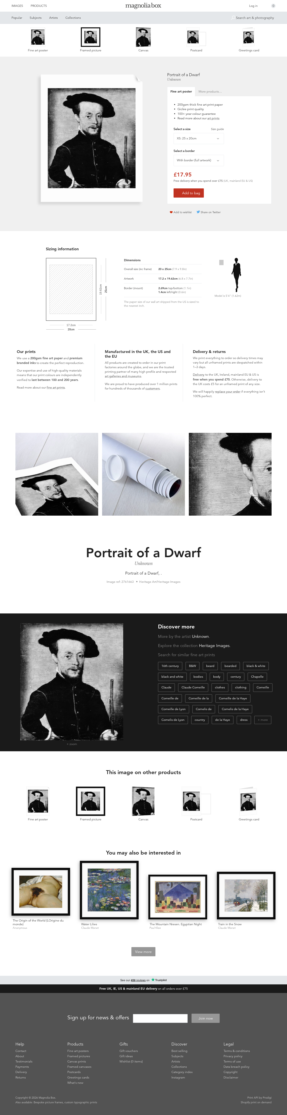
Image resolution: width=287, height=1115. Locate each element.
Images (17, 6)
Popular (17, 18)
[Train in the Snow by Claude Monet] (246, 896)
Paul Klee (155, 928)
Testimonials (23, 1061)
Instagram (178, 1077)
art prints (213, 118)
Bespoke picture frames (48, 1102)
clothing (240, 687)
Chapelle (257, 677)
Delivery (198, 375)
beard (210, 666)
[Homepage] (143, 6)
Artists (53, 18)
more (264, 720)
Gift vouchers (128, 1051)
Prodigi (267, 1097)
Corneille (263, 687)
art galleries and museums (123, 376)
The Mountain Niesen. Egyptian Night (176, 924)
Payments (22, 1067)
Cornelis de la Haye (235, 709)
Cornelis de (204, 709)
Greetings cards (78, 1077)
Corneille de (169, 698)
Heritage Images (214, 645)
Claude (166, 687)
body (216, 677)
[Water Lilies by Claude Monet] (109, 890)
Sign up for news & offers (98, 1017)
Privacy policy (233, 1056)
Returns (20, 1077)
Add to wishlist (183, 212)
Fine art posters (78, 1051)
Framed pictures (78, 1056)
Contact (20, 1051)
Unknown (174, 79)
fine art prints (56, 387)
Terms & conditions (237, 1051)
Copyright (230, 1072)
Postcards (74, 1072)
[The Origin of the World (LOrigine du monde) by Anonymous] (41, 892)
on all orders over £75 (143, 989)
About (19, 1056)
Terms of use (232, 1061)
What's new (75, 1083)
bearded (230, 666)
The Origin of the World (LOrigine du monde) (38, 922)
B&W (192, 666)
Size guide (217, 129)
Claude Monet (90, 928)
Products (39, 6)
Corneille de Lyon (173, 709)
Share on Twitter (211, 212)
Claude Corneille (193, 687)
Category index (182, 1072)
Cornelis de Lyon (172, 720)
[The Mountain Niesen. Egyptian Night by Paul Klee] (177, 897)
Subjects (36, 18)
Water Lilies (89, 924)
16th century (170, 666)
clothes (220, 687)
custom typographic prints (80, 1102)
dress (244, 720)
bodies (198, 677)
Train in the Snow (230, 924)
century (236, 677)
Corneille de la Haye (233, 698)
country (200, 720)
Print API (252, 1097)
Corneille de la (199, 698)
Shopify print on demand (256, 1102)
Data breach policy (237, 1067)
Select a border (184, 151)
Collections (73, 18)
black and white (172, 677)
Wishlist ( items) (131, 1061)
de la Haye (222, 720)
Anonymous (20, 928)
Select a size (199, 129)
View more (143, 952)
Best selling (179, 1051)
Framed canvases (79, 1067)
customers (152, 388)
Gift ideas (126, 1056)
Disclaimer (231, 1077)
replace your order (227, 392)
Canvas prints (76, 1061)
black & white (256, 666)
